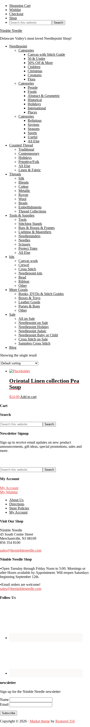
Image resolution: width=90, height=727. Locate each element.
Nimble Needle (11, 31)
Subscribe (8, 713)
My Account (9, 488)
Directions (16, 504)
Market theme (40, 721)
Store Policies (19, 508)
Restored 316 (65, 721)
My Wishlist (9, 492)
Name (5, 700)
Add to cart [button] (28, 397)
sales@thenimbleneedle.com (20, 550)
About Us (16, 500)
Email (4, 704)
